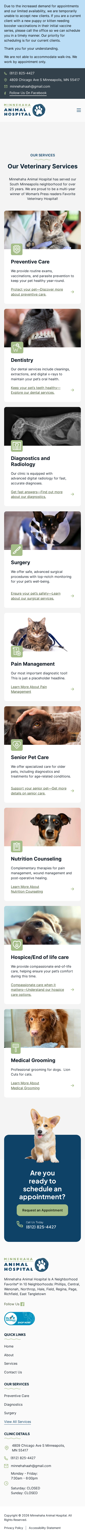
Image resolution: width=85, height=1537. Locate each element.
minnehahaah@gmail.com (30, 86)
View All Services (17, 1422)
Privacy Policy (13, 1528)
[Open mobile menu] (79, 110)
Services (10, 1363)
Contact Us (13, 1372)
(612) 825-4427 (21, 73)
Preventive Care (16, 1396)
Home (8, 1346)
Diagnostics (13, 1404)
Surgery (10, 1413)
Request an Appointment (42, 1210)
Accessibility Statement (45, 1528)
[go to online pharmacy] (19, 1318)
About (9, 1355)
